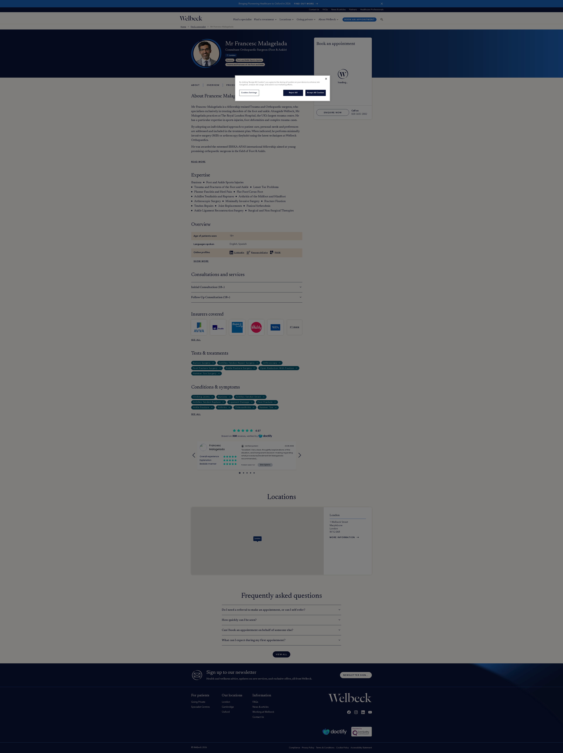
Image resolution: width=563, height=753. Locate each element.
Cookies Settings (249, 93)
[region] (282, 88)
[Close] (326, 79)
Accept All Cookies (315, 93)
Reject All (293, 93)
